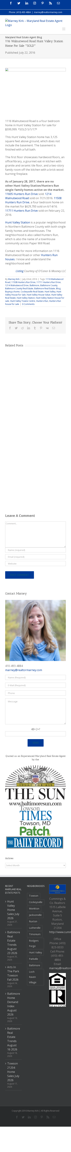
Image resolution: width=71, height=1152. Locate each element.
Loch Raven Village (32, 977)
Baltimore (34, 285)
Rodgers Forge (34, 943)
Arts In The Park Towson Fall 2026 (13, 973)
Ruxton (33, 921)
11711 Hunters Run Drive (21, 211)
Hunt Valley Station (17, 222)
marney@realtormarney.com (48, 12)
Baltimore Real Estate (44, 288)
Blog (58, 288)
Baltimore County (48, 285)
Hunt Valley (50, 291)
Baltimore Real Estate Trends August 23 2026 (13, 942)
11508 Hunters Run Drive (23, 282)
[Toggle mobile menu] (64, 29)
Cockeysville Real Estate (32, 291)
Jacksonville (35, 915)
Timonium (34, 934)
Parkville (33, 958)
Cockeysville (35, 902)
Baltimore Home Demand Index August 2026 (13, 1004)
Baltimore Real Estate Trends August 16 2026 (13, 1039)
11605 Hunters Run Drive (21, 194)
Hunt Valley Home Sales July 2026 (13, 910)
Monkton (34, 908)
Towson (33, 895)
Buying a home (12, 291)
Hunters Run (42, 301)
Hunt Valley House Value (38, 294)
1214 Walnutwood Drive (17, 285)
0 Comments (28, 304)
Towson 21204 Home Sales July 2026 (13, 1072)
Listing (19, 271)
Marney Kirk (13, 279)
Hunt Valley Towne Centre (22, 301)
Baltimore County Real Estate (19, 288)
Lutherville (34, 927)
